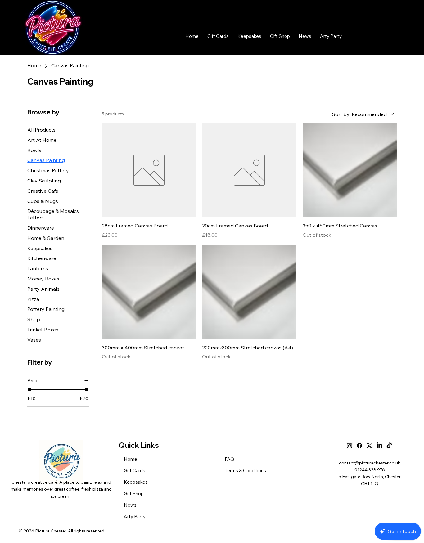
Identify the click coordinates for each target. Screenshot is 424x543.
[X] (369, 445)
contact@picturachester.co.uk (369, 463)
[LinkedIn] (379, 445)
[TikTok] (389, 445)
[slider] (29, 389)
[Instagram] (349, 445)
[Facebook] (359, 445)
